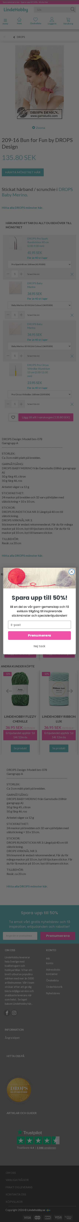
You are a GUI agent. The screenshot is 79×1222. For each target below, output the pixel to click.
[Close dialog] (72, 572)
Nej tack (39, 646)
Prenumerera (39, 635)
